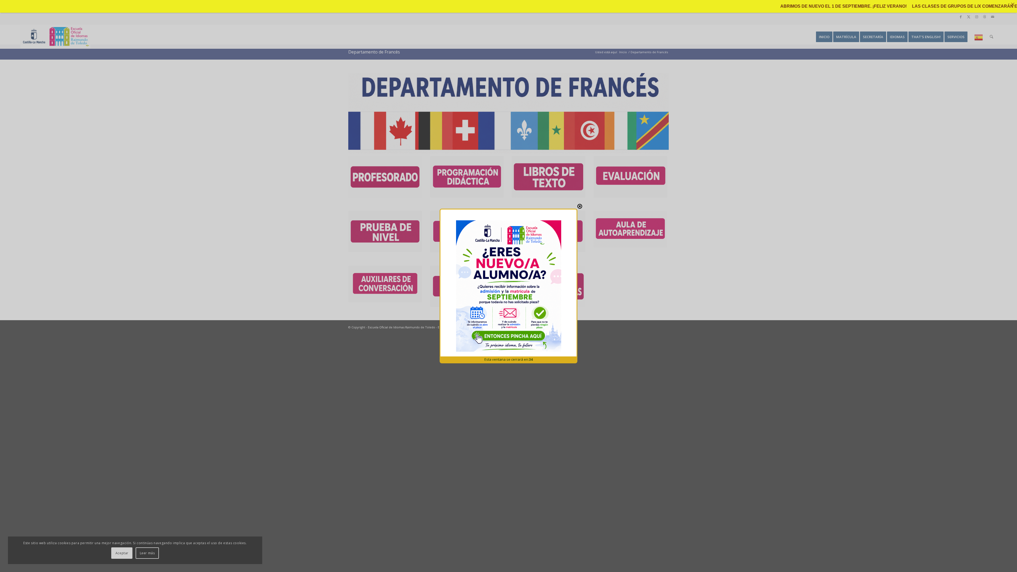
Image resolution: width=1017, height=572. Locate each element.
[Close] (1013, 4)
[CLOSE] (579, 206)
